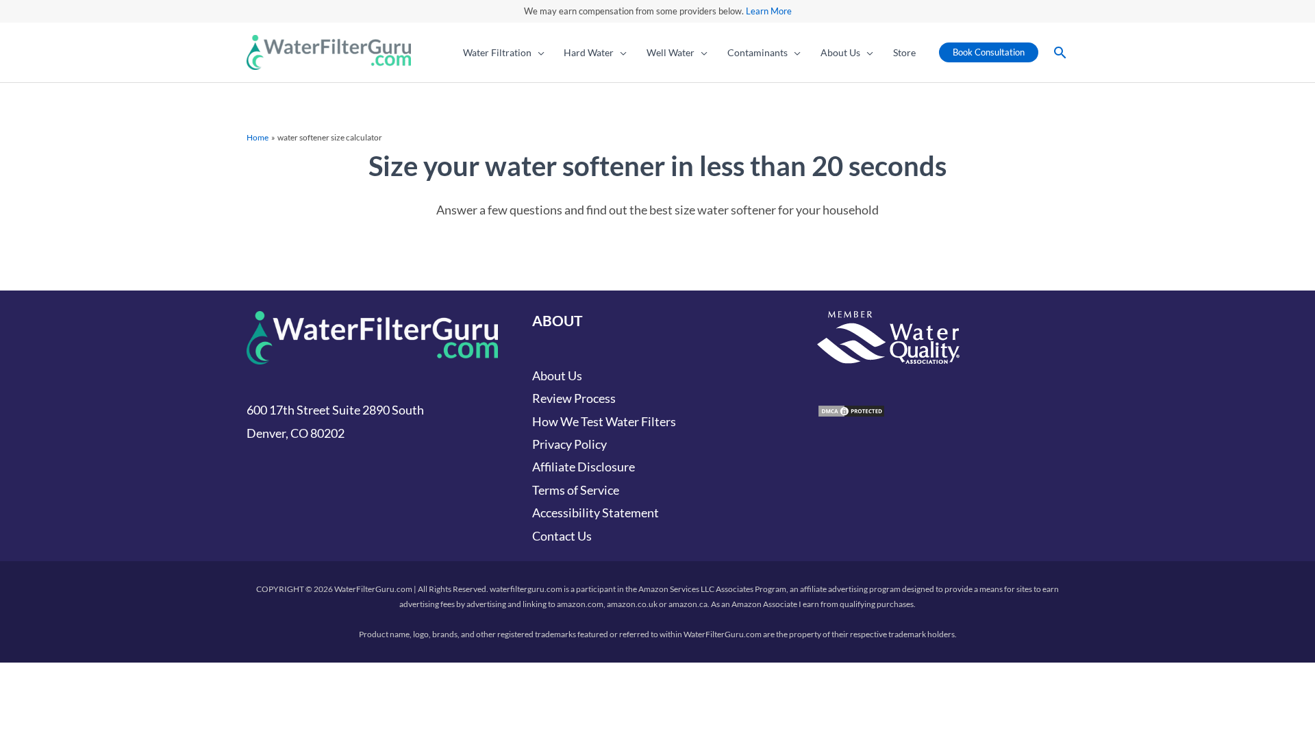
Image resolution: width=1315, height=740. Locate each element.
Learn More (769, 10)
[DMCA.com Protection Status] (851, 409)
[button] (537, 53)
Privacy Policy (569, 444)
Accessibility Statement (595, 512)
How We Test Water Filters (604, 421)
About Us (557, 375)
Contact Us (562, 535)
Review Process (574, 398)
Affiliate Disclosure (583, 466)
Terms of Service (575, 489)
